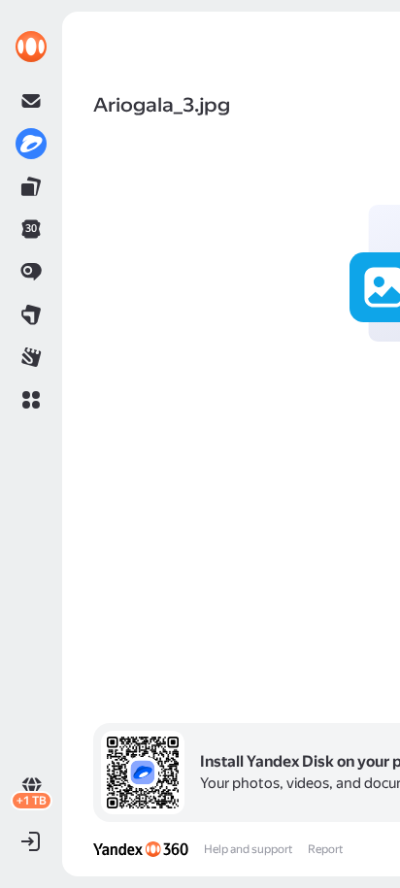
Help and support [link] (248, 849)
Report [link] (325, 849)
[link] (31, 46)
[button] (31, 399)
